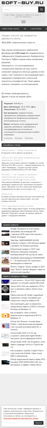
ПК (25, 29)
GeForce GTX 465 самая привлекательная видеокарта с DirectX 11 (21, 159)
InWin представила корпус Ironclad (17, 206)
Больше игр (7, 194)
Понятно (38, 423)
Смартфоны (35, 29)
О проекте (8, 138)
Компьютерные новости (23, 42)
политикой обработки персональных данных (21, 418)
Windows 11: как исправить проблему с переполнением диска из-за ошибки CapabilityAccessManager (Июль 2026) (20, 177)
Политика (29, 138)
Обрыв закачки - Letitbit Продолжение (19, 150)
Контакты (19, 138)
